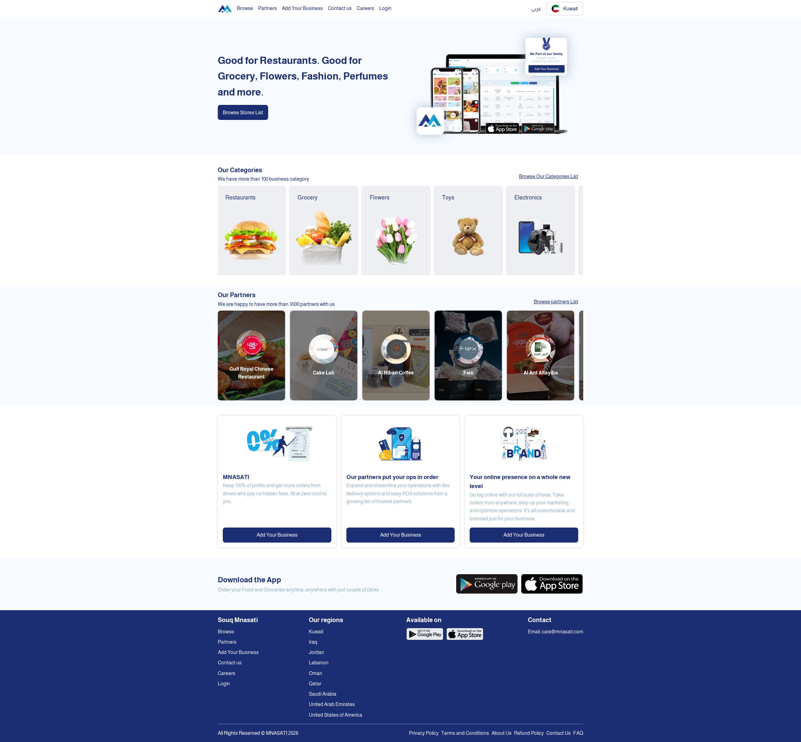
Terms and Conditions (465, 733)
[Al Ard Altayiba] (540, 398)
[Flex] (468, 398)
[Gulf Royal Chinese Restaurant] (251, 398)
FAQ (578, 733)
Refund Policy (529, 733)
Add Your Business (277, 535)
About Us (502, 733)
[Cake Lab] (323, 398)
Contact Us (558, 733)
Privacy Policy (424, 733)
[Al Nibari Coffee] (396, 398)
